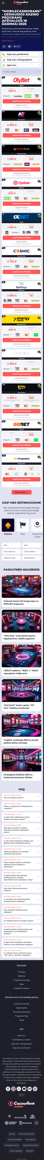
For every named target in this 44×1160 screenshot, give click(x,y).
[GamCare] (25, 1123)
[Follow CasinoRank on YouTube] (24, 1089)
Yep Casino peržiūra (21, 415)
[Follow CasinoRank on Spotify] (29, 1089)
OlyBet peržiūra (22, 105)
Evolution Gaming (21, 1003)
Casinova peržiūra (21, 378)
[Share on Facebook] (9, 46)
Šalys (21, 984)
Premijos (21, 972)
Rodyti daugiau (20, 492)
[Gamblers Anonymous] (32, 1116)
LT (20, 1095)
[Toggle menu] (3, 3)
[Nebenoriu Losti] (20, 1116)
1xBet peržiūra (21, 241)
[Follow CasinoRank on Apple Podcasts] (35, 1089)
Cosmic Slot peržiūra (21, 275)
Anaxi (21, 1020)
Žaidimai (21, 976)
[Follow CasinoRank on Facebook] (8, 1089)
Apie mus (21, 1035)
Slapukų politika (21, 1159)
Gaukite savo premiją (22, 101)
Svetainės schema (21, 988)
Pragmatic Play (21, 1016)
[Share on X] (4, 46)
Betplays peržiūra (21, 310)
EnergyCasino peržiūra (21, 344)
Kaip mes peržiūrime (21, 1048)
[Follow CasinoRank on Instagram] (13, 1089)
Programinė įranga (21, 980)
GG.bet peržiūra (22, 449)
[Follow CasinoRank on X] (19, 1089)
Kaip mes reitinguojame (21, 1043)
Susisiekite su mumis (21, 1039)
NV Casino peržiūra (21, 139)
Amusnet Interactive (21, 1012)
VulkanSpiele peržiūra (21, 173)
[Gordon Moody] (11, 1123)
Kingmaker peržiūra (21, 483)
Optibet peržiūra (21, 207)
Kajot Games (21, 1008)
